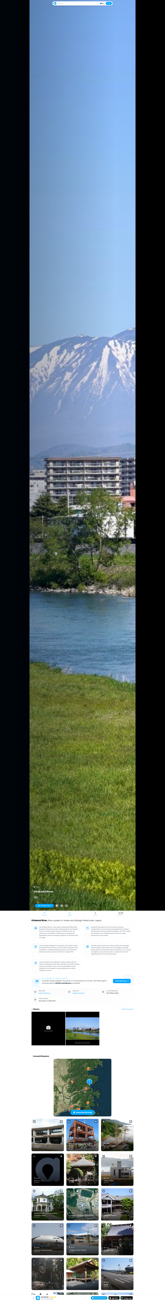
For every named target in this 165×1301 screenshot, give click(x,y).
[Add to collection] (57, 906)
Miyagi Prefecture (78, 993)
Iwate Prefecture (44, 993)
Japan (37, 887)
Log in (109, 3)
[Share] (66, 906)
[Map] (62, 906)
